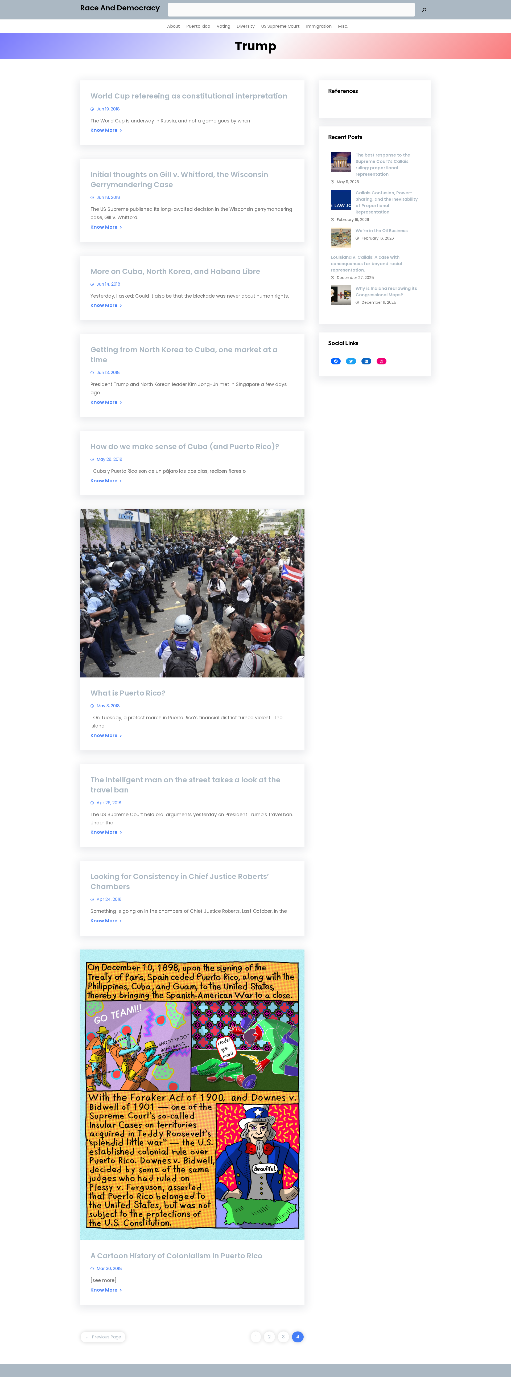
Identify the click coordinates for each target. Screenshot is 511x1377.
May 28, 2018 (109, 459)
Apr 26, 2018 (109, 803)
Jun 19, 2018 (108, 109)
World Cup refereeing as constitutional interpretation (188, 96)
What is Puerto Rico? (128, 693)
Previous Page (103, 1337)
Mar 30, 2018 (109, 1268)
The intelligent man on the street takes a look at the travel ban (185, 785)
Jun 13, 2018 (108, 372)
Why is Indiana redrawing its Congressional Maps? (386, 291)
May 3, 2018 (108, 706)
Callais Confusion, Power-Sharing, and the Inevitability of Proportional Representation (387, 202)
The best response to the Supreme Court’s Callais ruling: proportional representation (383, 164)
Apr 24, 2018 (109, 899)
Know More (103, 130)
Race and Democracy (120, 8)
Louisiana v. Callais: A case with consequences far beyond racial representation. (366, 263)
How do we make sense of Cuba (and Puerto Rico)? (184, 446)
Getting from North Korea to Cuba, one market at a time (184, 354)
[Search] (424, 10)
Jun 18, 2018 (108, 197)
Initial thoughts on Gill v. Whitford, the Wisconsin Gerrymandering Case (179, 179)
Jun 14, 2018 (108, 284)
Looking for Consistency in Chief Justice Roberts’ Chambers (179, 881)
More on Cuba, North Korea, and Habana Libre (175, 271)
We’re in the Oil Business (382, 231)
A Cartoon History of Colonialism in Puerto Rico (176, 1256)
